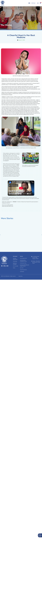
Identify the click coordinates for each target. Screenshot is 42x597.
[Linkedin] (4, 266)
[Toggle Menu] (29, 3)
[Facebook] (2, 266)
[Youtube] (7, 266)
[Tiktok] (6, 266)
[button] (39, 543)
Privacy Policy (20, 276)
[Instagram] (3, 266)
